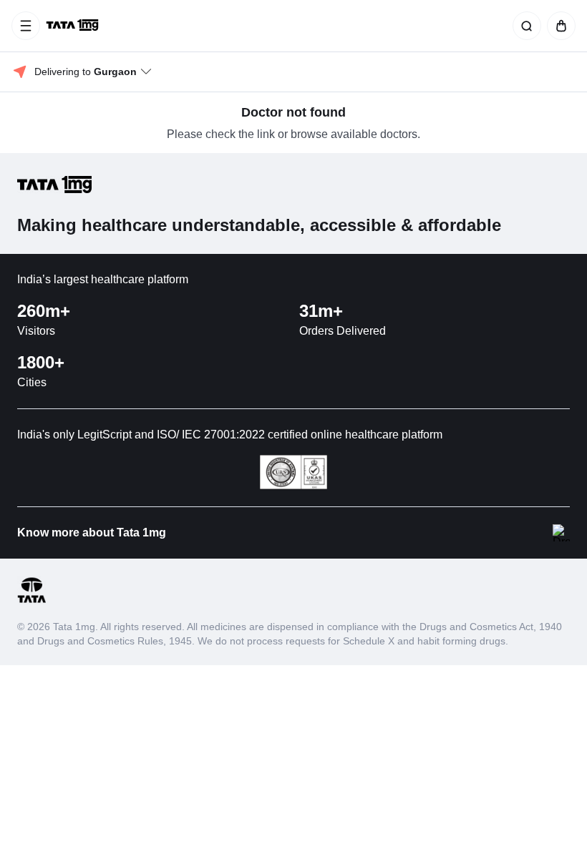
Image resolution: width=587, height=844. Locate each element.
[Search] (524, 25)
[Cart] (558, 25)
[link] (74, 25)
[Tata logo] (31, 600)
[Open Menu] (25, 25)
